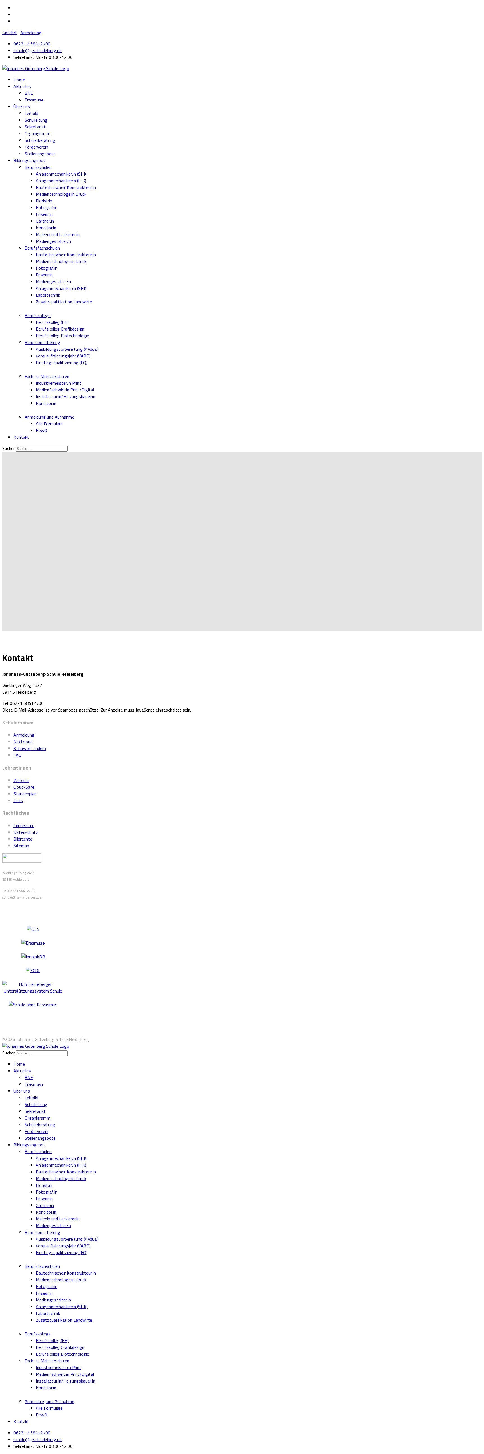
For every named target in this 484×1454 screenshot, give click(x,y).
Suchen (9, 448)
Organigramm (37, 133)
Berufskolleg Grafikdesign (60, 329)
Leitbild (31, 113)
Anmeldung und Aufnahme (49, 417)
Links (18, 800)
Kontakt (21, 437)
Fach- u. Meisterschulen (47, 376)
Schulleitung (36, 120)
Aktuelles (22, 86)
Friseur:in (44, 214)
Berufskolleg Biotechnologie (62, 335)
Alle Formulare (49, 423)
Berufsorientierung (42, 342)
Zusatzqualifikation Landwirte (64, 301)
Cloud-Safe (23, 787)
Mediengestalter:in (53, 241)
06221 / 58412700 (31, 43)
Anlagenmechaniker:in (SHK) (62, 173)
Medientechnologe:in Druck (61, 194)
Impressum (23, 825)
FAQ (17, 755)
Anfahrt (9, 32)
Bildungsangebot (29, 160)
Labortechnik (48, 295)
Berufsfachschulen (42, 247)
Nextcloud (22, 741)
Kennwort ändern (29, 748)
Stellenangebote (40, 153)
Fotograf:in (46, 207)
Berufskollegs (38, 315)
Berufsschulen (38, 167)
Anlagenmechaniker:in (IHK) (61, 180)
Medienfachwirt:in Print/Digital (65, 389)
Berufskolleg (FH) (52, 322)
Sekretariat (35, 126)
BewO (41, 430)
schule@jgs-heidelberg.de (37, 50)
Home (19, 79)
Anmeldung (30, 32)
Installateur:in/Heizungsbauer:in (65, 396)
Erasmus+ (34, 99)
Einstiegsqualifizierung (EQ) (61, 362)
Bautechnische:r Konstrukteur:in (66, 187)
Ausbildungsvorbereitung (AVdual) (67, 349)
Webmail (21, 780)
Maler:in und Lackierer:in (58, 234)
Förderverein (36, 147)
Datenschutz (25, 832)
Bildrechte (22, 839)
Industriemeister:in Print (58, 383)
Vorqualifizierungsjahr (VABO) (63, 355)
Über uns (21, 106)
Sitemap (21, 845)
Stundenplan (25, 793)
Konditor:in (46, 227)
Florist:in (44, 200)
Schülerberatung (40, 140)
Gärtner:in (45, 221)
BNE (29, 93)
